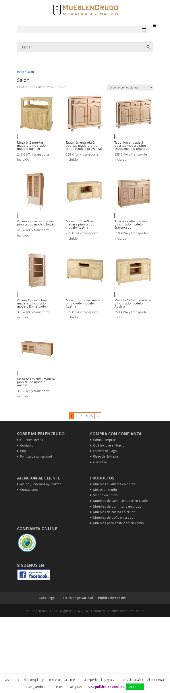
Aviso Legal (47, 598)
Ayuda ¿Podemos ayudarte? (40, 484)
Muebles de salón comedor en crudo (120, 501)
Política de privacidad (36, 456)
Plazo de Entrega (105, 456)
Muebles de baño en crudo (113, 517)
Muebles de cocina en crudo (114, 512)
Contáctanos (29, 489)
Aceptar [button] (135, 687)
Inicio (20, 72)
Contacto (26, 445)
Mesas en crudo (105, 489)
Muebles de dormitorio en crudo (117, 506)
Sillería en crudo (105, 495)
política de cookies (109, 686)
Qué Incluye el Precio (108, 445)
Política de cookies (112, 598)
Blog (23, 451)
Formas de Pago (105, 451)
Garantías (100, 462)
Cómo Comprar (104, 440)
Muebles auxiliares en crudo (114, 484)
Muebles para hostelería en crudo (118, 523)
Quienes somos (31, 440)
